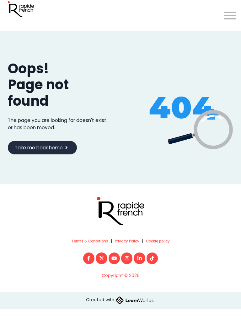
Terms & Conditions (90, 241)
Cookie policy (158, 241)
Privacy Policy (127, 241)
